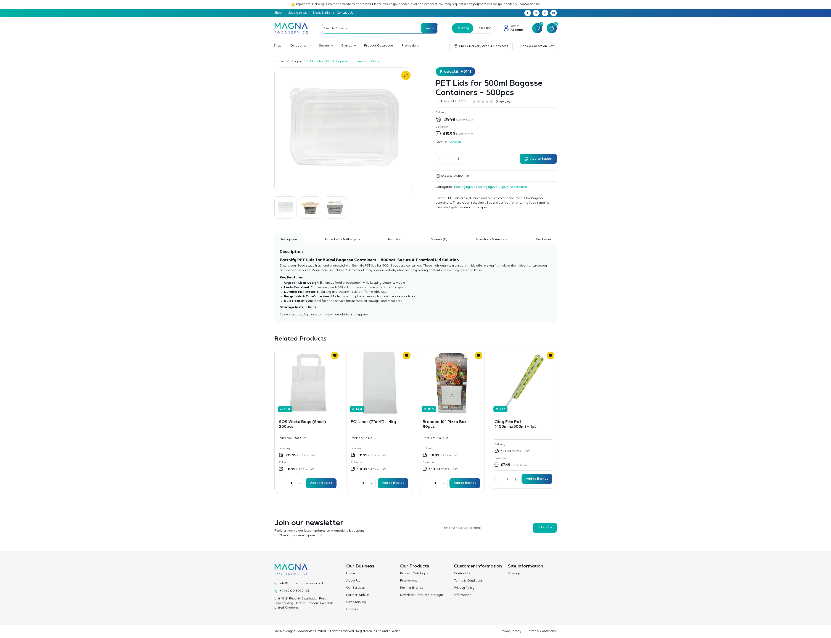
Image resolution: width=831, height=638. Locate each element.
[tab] (438, 239)
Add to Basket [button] (321, 483)
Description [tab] (288, 239)
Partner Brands (411, 588)
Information (462, 595)
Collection (484, 28)
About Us (353, 580)
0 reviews (503, 101)
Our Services (355, 588)
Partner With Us (357, 595)
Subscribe (545, 527)
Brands (346, 45)
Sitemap (514, 573)
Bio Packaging (481, 187)
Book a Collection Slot (537, 46)
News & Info (321, 12)
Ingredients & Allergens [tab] (342, 239)
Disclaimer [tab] (543, 239)
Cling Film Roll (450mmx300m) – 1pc (515, 424)
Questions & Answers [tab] (491, 239)
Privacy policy (511, 631)
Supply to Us (297, 12)
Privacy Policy (464, 588)
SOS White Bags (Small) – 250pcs (304, 424)
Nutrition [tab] (394, 239)
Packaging (294, 61)
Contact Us (345, 12)
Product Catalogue (378, 45)
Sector (324, 45)
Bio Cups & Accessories (510, 187)
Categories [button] (298, 45)
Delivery (463, 28)
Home (278, 61)
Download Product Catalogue (422, 595)
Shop (278, 12)
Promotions (410, 45)
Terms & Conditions (468, 580)
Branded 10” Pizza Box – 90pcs (446, 424)
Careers (352, 609)
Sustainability (356, 602)
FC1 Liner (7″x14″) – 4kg (373, 422)
